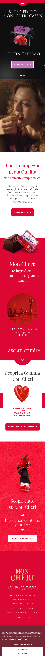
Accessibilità (22, 617)
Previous (1, 400)
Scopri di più (22, 212)
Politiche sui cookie (22, 608)
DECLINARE (22, 649)
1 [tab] (21, 76)
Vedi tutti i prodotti (22, 427)
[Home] (23, 575)
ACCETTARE (22, 653)
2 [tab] (24, 76)
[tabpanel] (22, 40)
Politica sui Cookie (20, 639)
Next (43, 400)
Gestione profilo (23, 599)
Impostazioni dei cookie (22, 644)
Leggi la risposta (22, 538)
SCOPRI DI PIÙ (22, 65)
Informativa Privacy (22, 604)
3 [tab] (26, 335)
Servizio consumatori (22, 595)
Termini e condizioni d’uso (22, 612)
